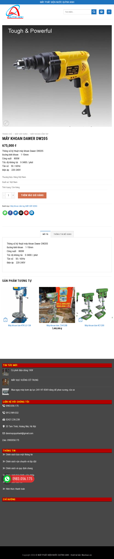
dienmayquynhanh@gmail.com (19, 433)
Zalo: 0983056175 (10, 440)
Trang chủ (7, 134)
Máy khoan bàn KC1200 (94, 325)
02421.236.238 (13, 419)
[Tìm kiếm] (93, 11)
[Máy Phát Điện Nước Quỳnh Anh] (15, 11)
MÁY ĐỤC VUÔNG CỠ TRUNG (24, 380)
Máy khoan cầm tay (39, 134)
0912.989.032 (12, 412)
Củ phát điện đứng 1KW (22, 370)
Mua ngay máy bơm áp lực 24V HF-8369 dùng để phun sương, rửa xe (43, 389)
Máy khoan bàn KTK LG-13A (19, 325)
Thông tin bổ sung (62, 234)
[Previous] (2, 320)
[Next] (111, 320)
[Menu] (109, 11)
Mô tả (45, 234)
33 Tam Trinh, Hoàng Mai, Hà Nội (21, 426)
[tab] (45, 234)
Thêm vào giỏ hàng (32, 195)
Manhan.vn (87, 555)
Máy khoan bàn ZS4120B (57, 325)
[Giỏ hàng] (101, 11)
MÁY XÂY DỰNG (21, 134)
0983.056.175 (12, 405)
